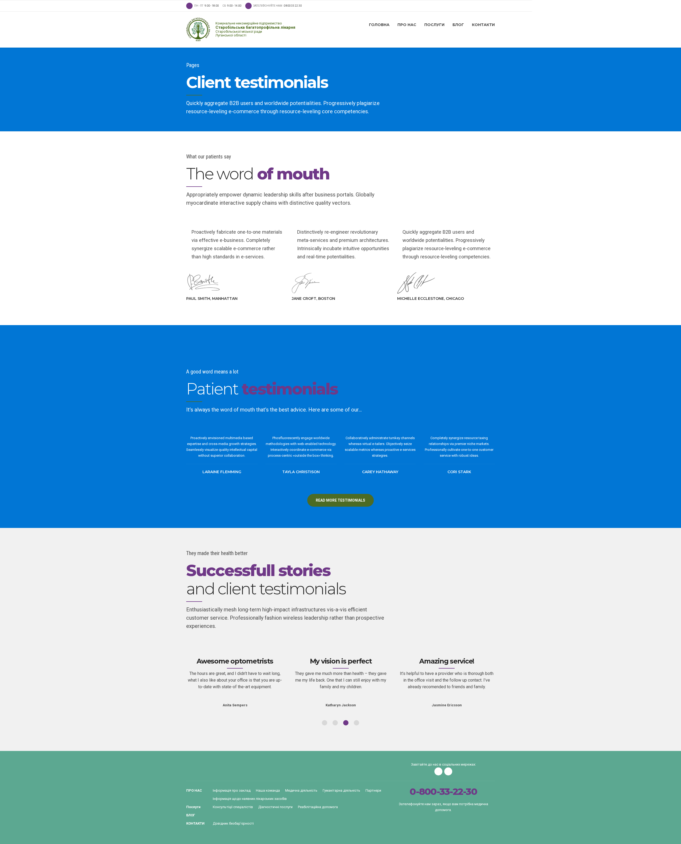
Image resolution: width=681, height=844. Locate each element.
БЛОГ (458, 24)
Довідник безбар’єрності (233, 823)
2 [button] (335, 722)
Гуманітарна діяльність (341, 790)
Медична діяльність (301, 790)
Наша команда (268, 790)
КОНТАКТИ (483, 24)
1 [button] (324, 722)
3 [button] (345, 722)
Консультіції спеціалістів (233, 807)
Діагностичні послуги (275, 807)
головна (379, 24)
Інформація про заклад (232, 790)
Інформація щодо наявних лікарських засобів (250, 799)
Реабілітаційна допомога (318, 807)
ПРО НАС (406, 24)
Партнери (373, 790)
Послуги (434, 24)
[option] (235, 677)
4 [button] (356, 722)
